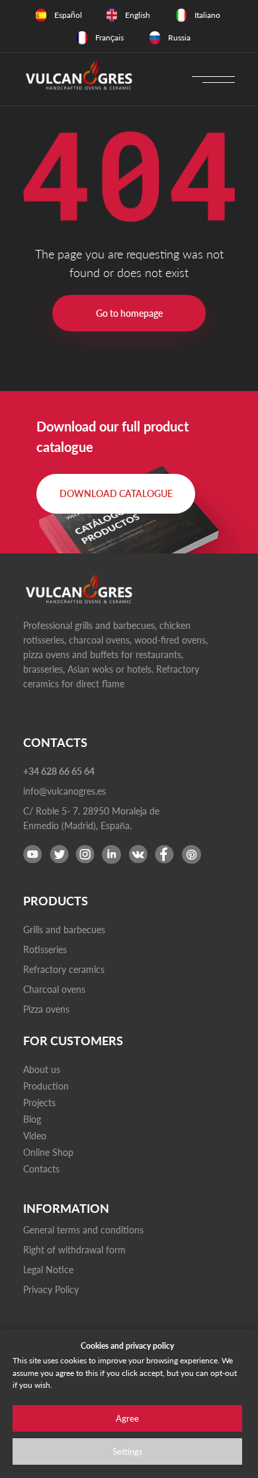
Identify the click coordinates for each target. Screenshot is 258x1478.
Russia (179, 37)
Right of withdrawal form (74, 1249)
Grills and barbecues (64, 929)
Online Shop (48, 1152)
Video (34, 1135)
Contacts (41, 1168)
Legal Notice (48, 1269)
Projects (39, 1102)
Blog (32, 1119)
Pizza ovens (46, 1009)
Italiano (207, 15)
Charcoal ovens (54, 989)
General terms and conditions (83, 1229)
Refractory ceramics (64, 969)
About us (41, 1069)
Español (68, 15)
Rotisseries (45, 949)
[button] (115, 494)
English (137, 15)
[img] (41, 15)
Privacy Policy (51, 1289)
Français (109, 37)
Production (46, 1086)
